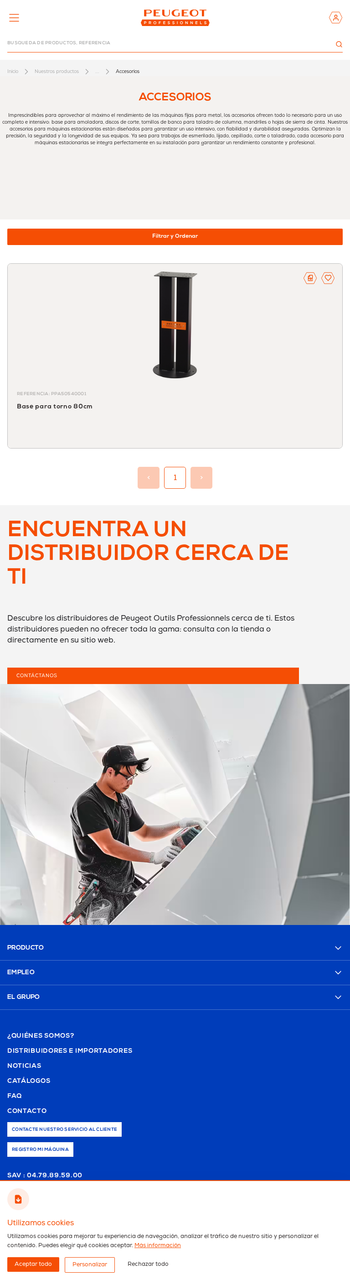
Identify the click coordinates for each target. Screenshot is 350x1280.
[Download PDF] (310, 278)
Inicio (12, 71)
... (97, 71)
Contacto (27, 1111)
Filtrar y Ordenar (175, 237)
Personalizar (89, 1264)
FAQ (14, 1096)
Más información (157, 1245)
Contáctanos (36, 676)
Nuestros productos (57, 71)
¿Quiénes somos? (40, 1036)
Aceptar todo (33, 1264)
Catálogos (28, 1081)
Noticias (24, 1066)
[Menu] (14, 18)
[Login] (336, 17)
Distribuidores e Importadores (69, 1051)
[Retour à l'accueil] (175, 17)
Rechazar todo (148, 1264)
